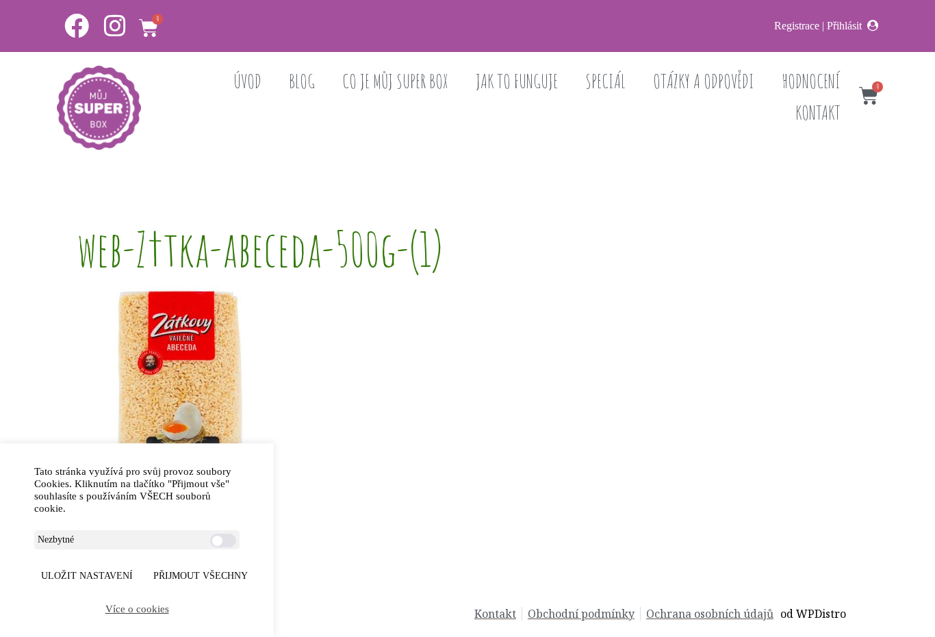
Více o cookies (137, 608)
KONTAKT (818, 113)
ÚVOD (247, 81)
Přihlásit (844, 25)
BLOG (302, 81)
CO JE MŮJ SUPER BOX (395, 81)
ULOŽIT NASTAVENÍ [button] (87, 576)
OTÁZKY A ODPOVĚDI (703, 81)
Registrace (796, 25)
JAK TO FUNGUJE (517, 81)
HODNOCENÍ (811, 81)
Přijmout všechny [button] (200, 576)
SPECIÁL (605, 81)
